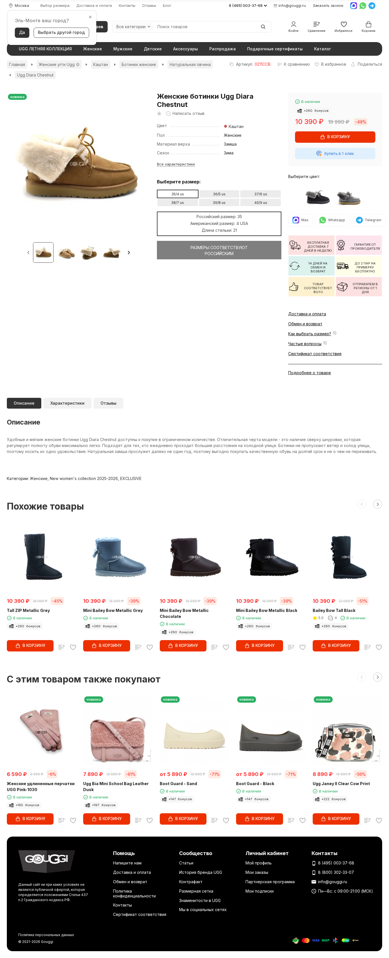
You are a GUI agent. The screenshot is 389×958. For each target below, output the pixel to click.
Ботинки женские (139, 64)
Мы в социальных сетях (203, 909)
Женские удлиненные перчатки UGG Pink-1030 (41, 786)
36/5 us (219, 194)
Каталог (322, 48)
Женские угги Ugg (57, 64)
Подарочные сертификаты (275, 48)
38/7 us (177, 202)
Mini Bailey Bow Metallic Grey (113, 610)
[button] (128, 252)
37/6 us (260, 194)
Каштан (100, 64)
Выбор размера (54, 5)
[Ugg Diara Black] (319, 197)
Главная (17, 64)
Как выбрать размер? (309, 333)
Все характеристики (176, 164)
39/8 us (219, 202)
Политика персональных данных (46, 935)
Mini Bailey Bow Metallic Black (266, 610)
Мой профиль (258, 862)
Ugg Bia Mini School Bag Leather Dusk (116, 786)
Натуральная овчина (190, 64)
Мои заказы (256, 872)
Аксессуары (185, 48)
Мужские (122, 48)
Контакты (127, 5)
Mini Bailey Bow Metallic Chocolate (184, 613)
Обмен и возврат (305, 323)
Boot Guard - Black (255, 783)
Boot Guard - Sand (178, 783)
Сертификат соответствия (314, 353)
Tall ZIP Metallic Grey (28, 610)
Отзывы (149, 5)
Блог (167, 5)
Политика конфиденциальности (134, 893)
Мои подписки (259, 891)
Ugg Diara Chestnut (35, 75)
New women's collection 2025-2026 (84, 478)
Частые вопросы (305, 343)
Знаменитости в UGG (200, 900)
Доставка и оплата (94, 5)
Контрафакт (190, 881)
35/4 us (177, 194)
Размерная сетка (196, 891)
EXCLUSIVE (131, 478)
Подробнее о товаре (309, 372)
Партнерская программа (270, 881)
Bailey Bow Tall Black (334, 610)
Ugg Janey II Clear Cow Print (341, 783)
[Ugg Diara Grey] (351, 197)
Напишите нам (127, 862)
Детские (153, 48)
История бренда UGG (200, 872)
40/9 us (260, 202)
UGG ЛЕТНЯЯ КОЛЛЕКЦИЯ (45, 48)
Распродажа (222, 48)
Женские (92, 48)
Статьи (186, 862)
